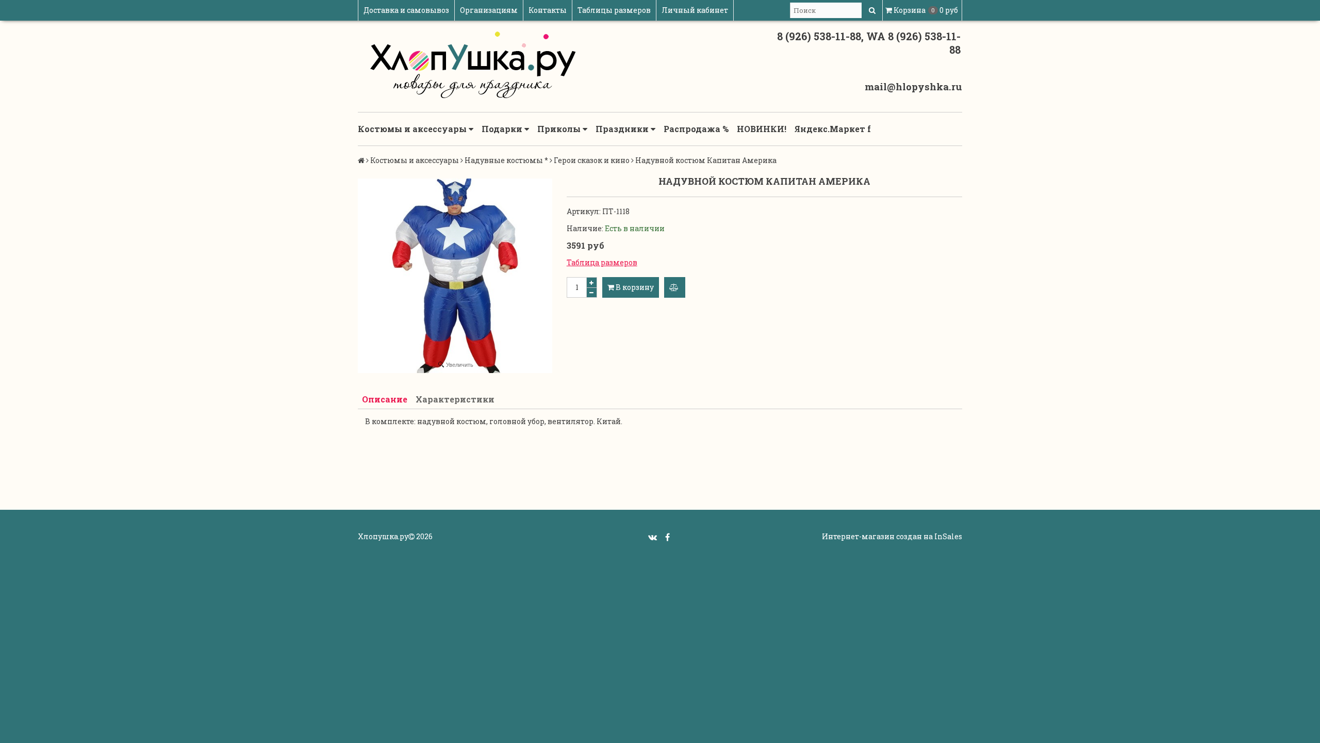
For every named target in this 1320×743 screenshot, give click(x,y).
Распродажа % (696, 128)
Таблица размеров (602, 262)
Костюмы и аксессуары (413, 128)
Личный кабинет (695, 10)
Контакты (548, 10)
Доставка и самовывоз (406, 10)
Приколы (560, 128)
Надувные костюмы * (506, 160)
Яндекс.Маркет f (833, 128)
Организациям (489, 10)
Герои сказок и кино (592, 160)
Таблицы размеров (614, 10)
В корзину (634, 287)
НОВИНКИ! (761, 128)
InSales (948, 536)
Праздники (623, 128)
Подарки (503, 128)
